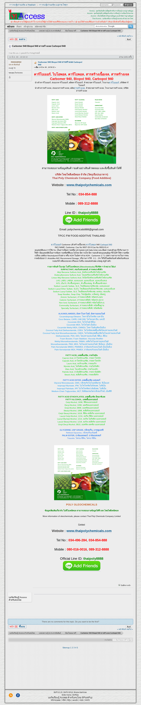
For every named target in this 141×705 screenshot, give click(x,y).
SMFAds (75, 695)
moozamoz (16, 62)
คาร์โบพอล (91, 244)
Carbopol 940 (106, 244)
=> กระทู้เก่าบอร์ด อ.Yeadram (22, 5)
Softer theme (66, 695)
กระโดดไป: (108, 640)
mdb (81, 700)
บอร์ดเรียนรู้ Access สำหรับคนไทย (64, 697)
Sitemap (66, 648)
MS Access (55, 700)
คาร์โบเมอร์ (114, 82)
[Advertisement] (81, 604)
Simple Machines (80, 692)
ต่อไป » (130, 36)
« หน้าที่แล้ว (122, 36)
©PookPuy (87, 697)
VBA (64, 700)
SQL (69, 700)
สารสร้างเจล (79, 88)
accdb (75, 700)
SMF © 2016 (68, 692)
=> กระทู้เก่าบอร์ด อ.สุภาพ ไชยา (53, 5)
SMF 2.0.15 (58, 692)
